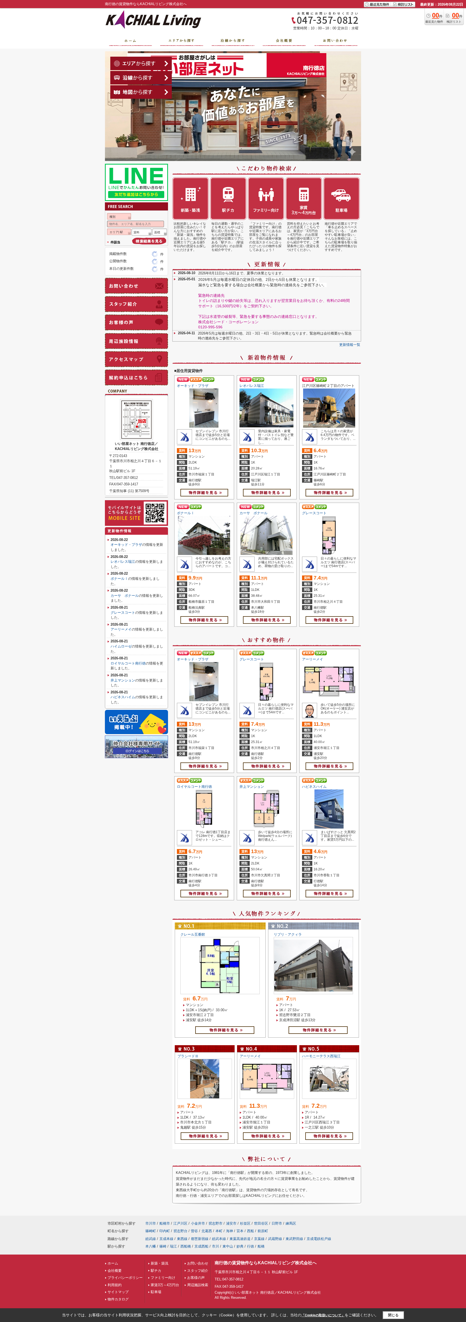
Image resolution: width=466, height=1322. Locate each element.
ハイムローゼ (121, 646)
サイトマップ (118, 1292)
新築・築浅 (159, 1263)
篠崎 (162, 1246)
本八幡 (150, 1246)
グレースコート (314, 513)
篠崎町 (150, 1231)
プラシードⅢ (187, 1056)
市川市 (150, 1223)
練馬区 (291, 1223)
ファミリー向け (163, 1278)
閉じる (393, 1315)
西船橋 (185, 1246)
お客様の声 (196, 1278)
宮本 (240, 1231)
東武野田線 (294, 1239)
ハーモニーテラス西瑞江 (321, 1056)
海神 (229, 1231)
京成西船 (201, 1246)
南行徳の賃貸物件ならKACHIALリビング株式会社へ (266, 1262)
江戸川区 (180, 1223)
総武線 (150, 1239)
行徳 (250, 1246)
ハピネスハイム (314, 787)
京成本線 (166, 1239)
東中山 (227, 1246)
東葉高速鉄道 (240, 1239)
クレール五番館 (192, 934)
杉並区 (245, 1223)
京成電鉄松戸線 (319, 1239)
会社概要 (115, 1271)
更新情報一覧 (349, 345)
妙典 (240, 1246)
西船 (250, 1231)
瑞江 (173, 1246)
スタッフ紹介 (197, 1271)
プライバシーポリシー (125, 1278)
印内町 (164, 1231)
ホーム (113, 1263)
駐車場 (156, 1292)
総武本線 (219, 1239)
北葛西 (206, 1231)
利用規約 (115, 1285)
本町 (218, 1231)
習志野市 (215, 1223)
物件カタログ (118, 1299)
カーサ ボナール (253, 513)
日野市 (277, 1223)
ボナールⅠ (185, 513)
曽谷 (194, 1231)
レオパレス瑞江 (251, 386)
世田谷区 (261, 1223)
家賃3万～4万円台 (165, 1285)
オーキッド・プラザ (192, 386)
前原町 (263, 1231)
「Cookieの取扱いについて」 (323, 1315)
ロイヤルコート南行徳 (194, 787)
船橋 (261, 1246)
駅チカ (156, 1271)
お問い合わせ (197, 1263)
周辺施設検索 (197, 1285)
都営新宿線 (199, 1239)
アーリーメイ (312, 659)
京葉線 (259, 1239)
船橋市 (164, 1223)
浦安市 (231, 1223)
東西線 (182, 1239)
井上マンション (251, 787)
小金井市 (198, 1223)
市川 (215, 1246)
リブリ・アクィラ (288, 934)
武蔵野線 (275, 1239)
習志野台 (180, 1231)
